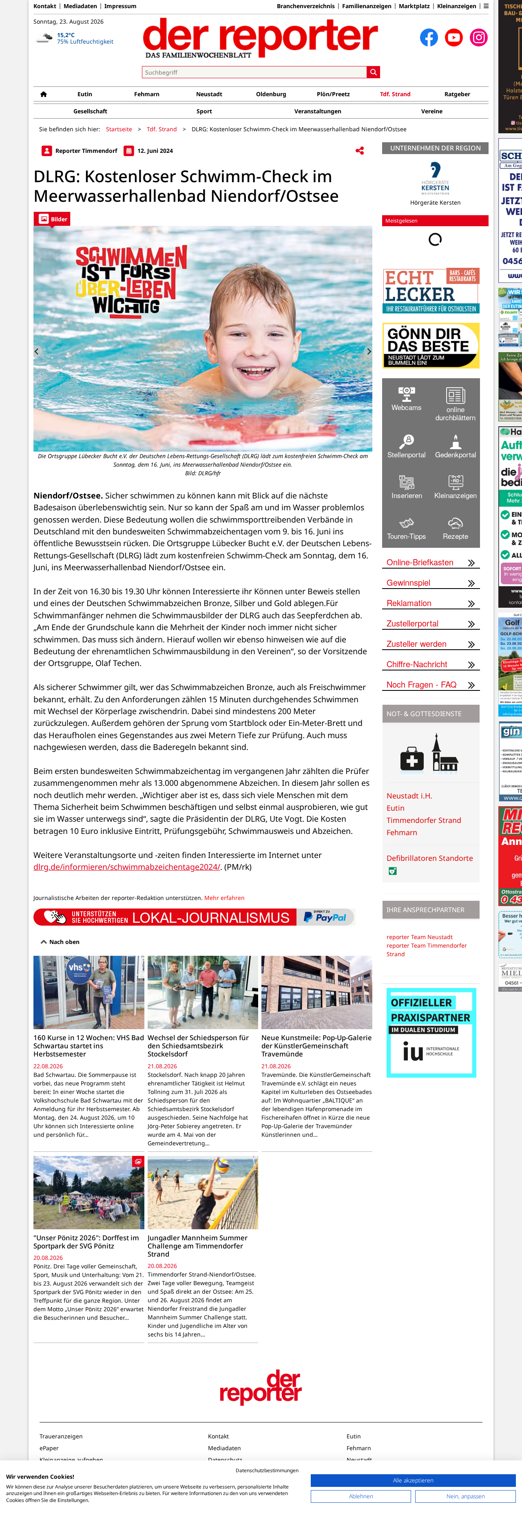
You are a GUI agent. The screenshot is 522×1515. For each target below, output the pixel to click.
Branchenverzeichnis (306, 6)
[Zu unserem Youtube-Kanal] (454, 37)
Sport (204, 111)
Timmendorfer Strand (424, 820)
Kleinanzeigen (456, 6)
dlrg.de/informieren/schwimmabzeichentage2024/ (126, 866)
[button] (486, 6)
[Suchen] (373, 72)
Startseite (119, 129)
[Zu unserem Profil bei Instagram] (479, 37)
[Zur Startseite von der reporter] (261, 37)
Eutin (84, 94)
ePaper (49, 1448)
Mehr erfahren (224, 898)
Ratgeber (457, 94)
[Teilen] (359, 151)
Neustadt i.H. (409, 796)
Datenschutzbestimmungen (267, 1470)
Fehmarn (146, 94)
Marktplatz (414, 6)
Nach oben (64, 942)
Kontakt (44, 6)
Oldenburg (271, 94)
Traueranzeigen (61, 1436)
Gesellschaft (90, 111)
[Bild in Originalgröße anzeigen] (202, 339)
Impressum (120, 6)
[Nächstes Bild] (368, 351)
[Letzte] (37, 351)
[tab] (52, 219)
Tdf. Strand (395, 94)
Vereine (431, 111)
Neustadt (209, 94)
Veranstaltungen (317, 111)
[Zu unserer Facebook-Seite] (429, 37)
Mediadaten (80, 6)
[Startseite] (43, 94)
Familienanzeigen (367, 6)
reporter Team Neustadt (420, 937)
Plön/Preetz (333, 94)
